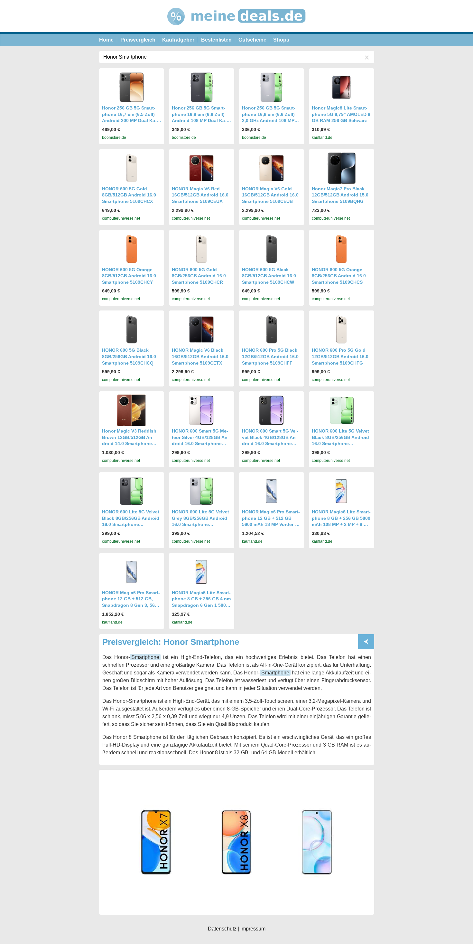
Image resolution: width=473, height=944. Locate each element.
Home (106, 40)
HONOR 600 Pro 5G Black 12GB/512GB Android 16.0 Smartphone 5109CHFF (270, 356)
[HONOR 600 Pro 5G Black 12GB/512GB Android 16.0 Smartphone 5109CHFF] (271, 329)
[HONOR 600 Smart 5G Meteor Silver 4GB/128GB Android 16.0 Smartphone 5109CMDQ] (201, 410)
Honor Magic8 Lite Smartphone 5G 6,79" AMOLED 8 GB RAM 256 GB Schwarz (341, 114)
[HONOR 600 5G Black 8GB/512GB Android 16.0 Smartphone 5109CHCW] (271, 249)
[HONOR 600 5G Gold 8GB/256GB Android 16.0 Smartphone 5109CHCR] (201, 249)
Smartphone (145, 657)
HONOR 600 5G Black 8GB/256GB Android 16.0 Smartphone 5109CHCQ (129, 356)
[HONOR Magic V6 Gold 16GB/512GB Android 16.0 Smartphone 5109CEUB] (271, 168)
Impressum (252, 928)
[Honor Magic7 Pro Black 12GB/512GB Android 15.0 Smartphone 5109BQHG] (341, 168)
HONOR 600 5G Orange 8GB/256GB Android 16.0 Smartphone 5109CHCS (339, 276)
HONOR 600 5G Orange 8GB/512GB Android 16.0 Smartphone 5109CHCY (129, 276)
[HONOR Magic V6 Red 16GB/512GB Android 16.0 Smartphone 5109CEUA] (201, 168)
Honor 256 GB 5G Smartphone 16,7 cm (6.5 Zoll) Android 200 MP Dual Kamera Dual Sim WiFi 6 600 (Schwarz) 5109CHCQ (129, 120)
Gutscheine (252, 40)
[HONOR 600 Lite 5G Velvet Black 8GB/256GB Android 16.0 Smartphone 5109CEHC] (341, 410)
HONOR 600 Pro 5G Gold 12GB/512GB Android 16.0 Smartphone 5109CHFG (340, 356)
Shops (281, 40)
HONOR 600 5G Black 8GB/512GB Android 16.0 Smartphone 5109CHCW (269, 276)
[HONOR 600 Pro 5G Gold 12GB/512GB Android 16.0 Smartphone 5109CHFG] (341, 329)
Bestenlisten (216, 40)
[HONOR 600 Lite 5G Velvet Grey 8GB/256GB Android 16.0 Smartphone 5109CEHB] (201, 491)
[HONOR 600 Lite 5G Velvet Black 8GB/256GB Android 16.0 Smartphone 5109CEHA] (132, 491)
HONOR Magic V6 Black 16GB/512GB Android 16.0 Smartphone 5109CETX (200, 356)
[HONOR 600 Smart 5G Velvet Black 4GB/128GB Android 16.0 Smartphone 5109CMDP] (271, 410)
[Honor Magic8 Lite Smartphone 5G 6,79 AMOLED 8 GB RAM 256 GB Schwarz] (341, 87)
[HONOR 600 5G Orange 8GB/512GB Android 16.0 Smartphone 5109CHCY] (132, 249)
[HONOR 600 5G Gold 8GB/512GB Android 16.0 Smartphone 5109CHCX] (132, 168)
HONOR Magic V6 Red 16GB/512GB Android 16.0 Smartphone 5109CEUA (200, 195)
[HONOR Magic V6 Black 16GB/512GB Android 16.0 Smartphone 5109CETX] (201, 329)
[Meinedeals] (236, 30)
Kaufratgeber (178, 40)
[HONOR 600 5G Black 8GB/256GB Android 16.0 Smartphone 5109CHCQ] (132, 329)
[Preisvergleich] (366, 641)
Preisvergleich (137, 40)
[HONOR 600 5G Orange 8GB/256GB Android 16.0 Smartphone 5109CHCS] (341, 249)
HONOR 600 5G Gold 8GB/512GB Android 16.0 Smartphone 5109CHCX (129, 195)
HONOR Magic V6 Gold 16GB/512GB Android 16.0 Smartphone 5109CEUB (270, 195)
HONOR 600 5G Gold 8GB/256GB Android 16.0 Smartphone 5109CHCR (199, 276)
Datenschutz (222, 928)
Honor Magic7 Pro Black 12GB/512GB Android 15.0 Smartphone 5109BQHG (340, 195)
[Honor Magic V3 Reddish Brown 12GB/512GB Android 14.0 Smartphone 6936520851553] (131, 410)
